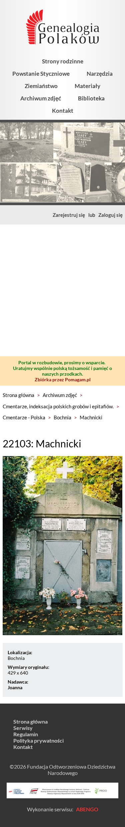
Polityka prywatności (38, 740)
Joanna (15, 687)
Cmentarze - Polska (24, 417)
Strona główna (18, 395)
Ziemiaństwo (41, 85)
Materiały (87, 85)
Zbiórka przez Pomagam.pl (63, 379)
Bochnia (62, 417)
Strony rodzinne (62, 61)
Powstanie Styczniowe (41, 73)
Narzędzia (100, 73)
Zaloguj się (110, 215)
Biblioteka (91, 98)
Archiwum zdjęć (40, 98)
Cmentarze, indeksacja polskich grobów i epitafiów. (58, 406)
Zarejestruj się (69, 215)
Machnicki (91, 417)
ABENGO (87, 809)
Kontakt (62, 110)
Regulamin (25, 734)
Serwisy (23, 728)
